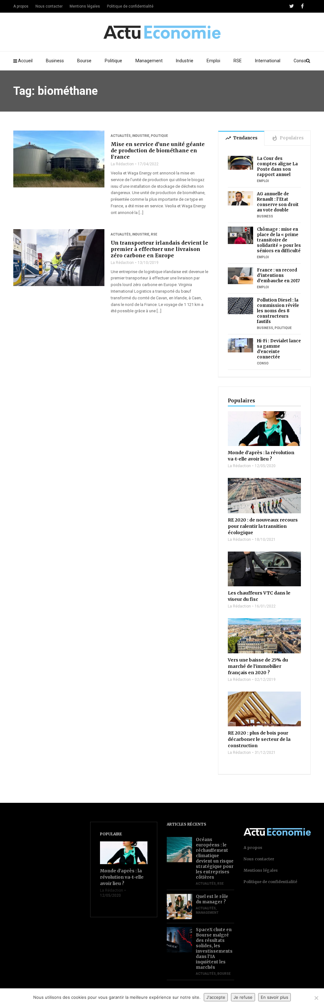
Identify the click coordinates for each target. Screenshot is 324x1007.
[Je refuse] (316, 998)
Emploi (213, 60)
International (267, 60)
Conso (300, 60)
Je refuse (243, 997)
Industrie (184, 60)
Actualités (121, 135)
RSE (238, 60)
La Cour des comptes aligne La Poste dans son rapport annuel (277, 166)
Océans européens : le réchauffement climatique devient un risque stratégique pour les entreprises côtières (215, 858)
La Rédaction (122, 164)
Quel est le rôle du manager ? (212, 899)
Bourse (84, 60)
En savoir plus (274, 997)
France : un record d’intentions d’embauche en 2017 (278, 275)
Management (149, 60)
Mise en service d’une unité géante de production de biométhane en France (158, 150)
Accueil (25, 60)
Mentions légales (85, 6)
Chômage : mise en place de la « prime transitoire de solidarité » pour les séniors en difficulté (279, 240)
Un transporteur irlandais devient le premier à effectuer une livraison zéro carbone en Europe (159, 249)
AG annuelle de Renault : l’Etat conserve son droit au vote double (278, 202)
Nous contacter (49, 6)
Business (55, 60)
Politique (113, 60)
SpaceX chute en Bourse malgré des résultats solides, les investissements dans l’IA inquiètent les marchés (214, 948)
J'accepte (215, 997)
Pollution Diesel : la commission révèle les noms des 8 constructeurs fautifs (278, 310)
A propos (20, 6)
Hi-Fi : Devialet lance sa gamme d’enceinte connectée (279, 349)
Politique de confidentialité (130, 6)
